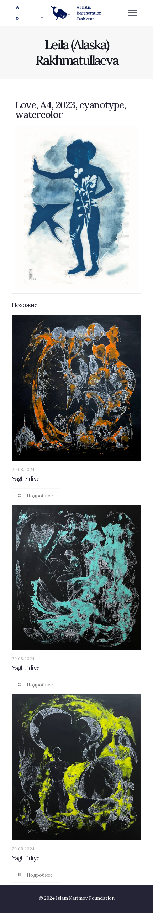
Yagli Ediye (25, 479)
